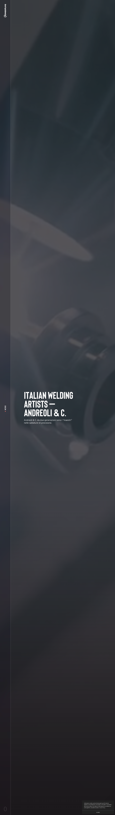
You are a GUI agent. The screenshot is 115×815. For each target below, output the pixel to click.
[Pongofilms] (5, 10)
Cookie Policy (102, 807)
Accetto (98, 812)
